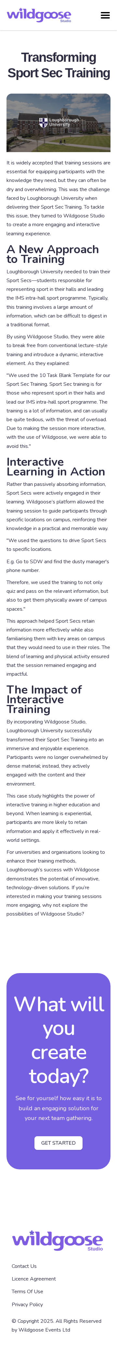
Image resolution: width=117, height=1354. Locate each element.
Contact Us (24, 1266)
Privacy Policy (27, 1304)
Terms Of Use (27, 1291)
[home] (53, 15)
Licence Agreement (34, 1278)
